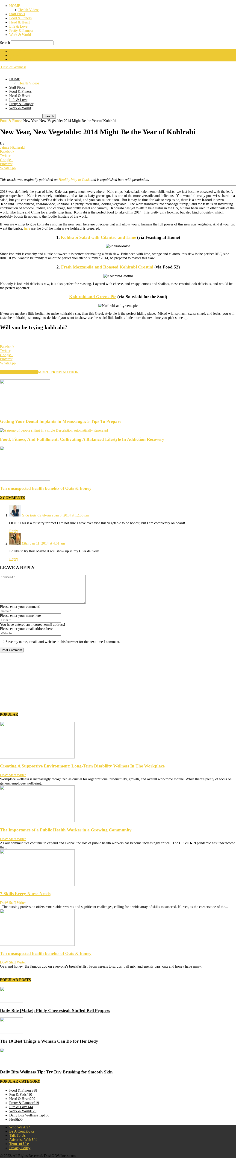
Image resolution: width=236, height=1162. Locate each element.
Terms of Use (19, 1144)
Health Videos (28, 10)
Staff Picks (17, 14)
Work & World (20, 35)
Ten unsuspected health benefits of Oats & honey (45, 488)
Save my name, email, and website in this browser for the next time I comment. (63, 642)
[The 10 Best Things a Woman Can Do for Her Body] (11, 1032)
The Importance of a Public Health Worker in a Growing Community (66, 830)
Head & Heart (19, 22)
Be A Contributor (21, 1131)
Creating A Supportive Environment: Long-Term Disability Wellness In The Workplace (82, 766)
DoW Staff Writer (13, 775)
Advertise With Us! (23, 59)
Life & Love (18, 26)
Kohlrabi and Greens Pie (92, 296)
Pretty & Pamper (21, 30)
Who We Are (18, 51)
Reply (13, 531)
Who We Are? (19, 1127)
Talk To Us (17, 1135)
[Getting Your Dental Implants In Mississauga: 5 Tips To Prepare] (25, 413)
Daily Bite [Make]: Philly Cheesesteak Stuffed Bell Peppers (55, 1010)
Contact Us (17, 55)
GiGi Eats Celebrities (37, 515)
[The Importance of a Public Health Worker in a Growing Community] (37, 821)
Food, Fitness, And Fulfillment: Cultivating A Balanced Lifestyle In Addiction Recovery (82, 439)
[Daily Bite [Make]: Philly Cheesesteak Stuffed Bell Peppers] (11, 1001)
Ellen (25, 543)
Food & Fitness (20, 18)
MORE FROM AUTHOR (58, 372)
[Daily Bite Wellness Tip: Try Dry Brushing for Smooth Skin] (11, 1063)
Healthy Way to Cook (75, 180)
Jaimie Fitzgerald (12, 147)
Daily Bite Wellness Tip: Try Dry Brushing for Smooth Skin (56, 1072)
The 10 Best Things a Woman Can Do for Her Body (49, 1041)
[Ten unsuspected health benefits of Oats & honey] (25, 479)
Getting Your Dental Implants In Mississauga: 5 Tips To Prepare (60, 421)
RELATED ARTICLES (19, 372)
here (27, 228)
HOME (14, 6)
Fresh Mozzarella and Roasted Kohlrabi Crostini (107, 267)
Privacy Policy (19, 1148)
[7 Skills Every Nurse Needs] (37, 885)
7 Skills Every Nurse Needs (25, 893)
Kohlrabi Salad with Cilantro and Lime (98, 237)
